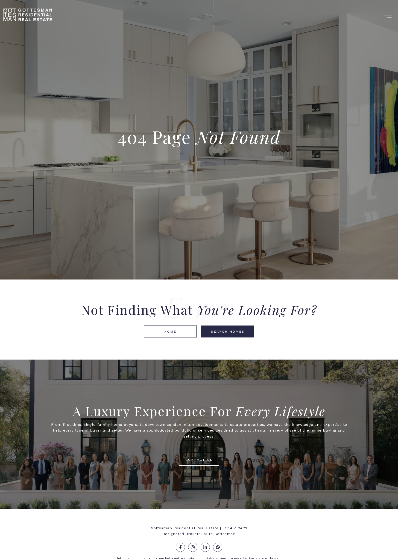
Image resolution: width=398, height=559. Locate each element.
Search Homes (228, 331)
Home (170, 331)
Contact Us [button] (199, 459)
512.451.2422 (234, 528)
